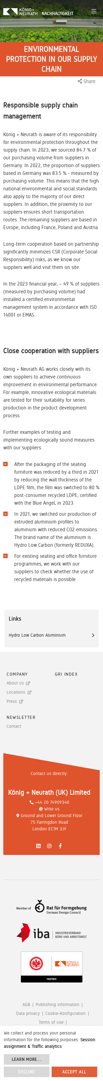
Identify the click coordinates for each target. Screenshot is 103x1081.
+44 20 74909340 (52, 802)
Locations (16, 692)
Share (88, 81)
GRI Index (66, 674)
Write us (52, 809)
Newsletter (21, 717)
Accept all (74, 1071)
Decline (26, 1071)
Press (12, 701)
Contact (14, 726)
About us (15, 683)
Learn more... (26, 1059)
